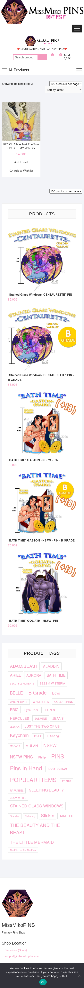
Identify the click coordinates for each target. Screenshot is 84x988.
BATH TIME (56, 675)
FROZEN (49, 710)
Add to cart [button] (21, 162)
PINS (57, 756)
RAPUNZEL (16, 790)
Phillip (42, 757)
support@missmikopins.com (21, 956)
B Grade (37, 692)
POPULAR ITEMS (33, 779)
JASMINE (41, 718)
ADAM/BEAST (24, 666)
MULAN (32, 745)
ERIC (14, 709)
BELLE (16, 693)
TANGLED (66, 816)
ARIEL (15, 675)
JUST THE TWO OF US (42, 726)
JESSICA (15, 726)
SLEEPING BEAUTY (46, 789)
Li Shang (53, 735)
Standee (14, 816)
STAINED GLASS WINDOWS (36, 806)
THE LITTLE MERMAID (32, 842)
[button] (21, 170)
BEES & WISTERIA (52, 683)
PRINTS (66, 781)
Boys (56, 693)
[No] (79, 976)
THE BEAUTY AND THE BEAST (35, 829)
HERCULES (19, 718)
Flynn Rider (31, 710)
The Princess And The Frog (23, 850)
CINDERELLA (41, 702)
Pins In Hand (26, 768)
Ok (43, 982)
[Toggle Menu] (77, 28)
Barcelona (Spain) (15, 950)
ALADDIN (51, 666)
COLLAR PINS (63, 701)
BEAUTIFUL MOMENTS (22, 683)
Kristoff (37, 736)
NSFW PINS (21, 757)
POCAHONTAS (57, 769)
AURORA (33, 675)
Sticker (47, 815)
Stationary (30, 816)
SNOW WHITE (18, 797)
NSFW (50, 745)
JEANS (58, 718)
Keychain (19, 735)
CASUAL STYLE (19, 701)
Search (42, 57)
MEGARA (15, 746)
